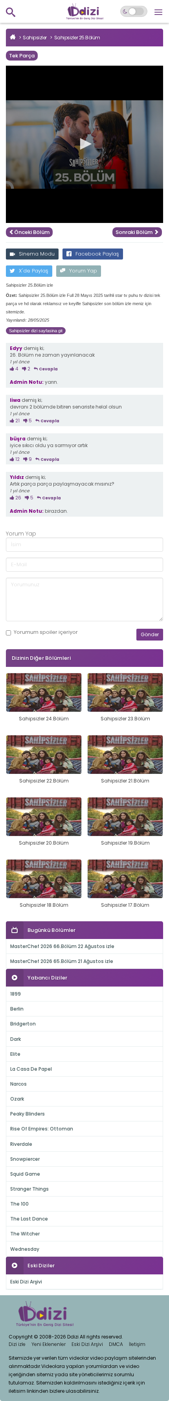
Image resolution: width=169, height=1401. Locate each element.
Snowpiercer (25, 1159)
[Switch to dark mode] (133, 11)
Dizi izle (17, 1344)
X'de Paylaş (33, 270)
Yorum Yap (83, 270)
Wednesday (24, 1249)
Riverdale (21, 1144)
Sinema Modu (37, 254)
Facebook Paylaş (97, 254)
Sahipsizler (35, 37)
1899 (15, 993)
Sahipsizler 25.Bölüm (77, 37)
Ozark (17, 1098)
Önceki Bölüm (32, 232)
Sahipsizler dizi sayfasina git (35, 330)
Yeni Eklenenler (48, 1344)
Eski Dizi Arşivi (26, 1281)
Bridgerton (23, 1023)
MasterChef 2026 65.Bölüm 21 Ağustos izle (61, 961)
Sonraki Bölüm (135, 232)
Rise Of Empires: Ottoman (41, 1128)
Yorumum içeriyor (46, 632)
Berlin (17, 1008)
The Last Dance (29, 1218)
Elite (15, 1054)
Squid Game (25, 1174)
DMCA (116, 1344)
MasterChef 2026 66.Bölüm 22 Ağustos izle (62, 946)
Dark (15, 1039)
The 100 (19, 1203)
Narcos (18, 1084)
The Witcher (25, 1233)
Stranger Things (29, 1189)
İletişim (137, 1344)
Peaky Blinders (27, 1113)
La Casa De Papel (31, 1069)
